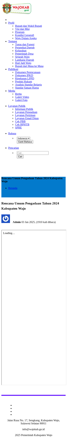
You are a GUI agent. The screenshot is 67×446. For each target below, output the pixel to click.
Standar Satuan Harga (27, 87)
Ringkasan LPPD (24, 78)
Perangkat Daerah (25, 47)
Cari (20, 156)
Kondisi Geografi (24, 35)
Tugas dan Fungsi (24, 44)
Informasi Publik (24, 109)
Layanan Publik (16, 105)
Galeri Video (22, 97)
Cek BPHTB (22, 124)
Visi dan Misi (22, 28)
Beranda (12, 188)
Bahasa (12, 133)
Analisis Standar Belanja (28, 84)
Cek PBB (20, 121)
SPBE (18, 127)
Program (19, 32)
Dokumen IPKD (24, 75)
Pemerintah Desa (24, 53)
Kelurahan (20, 50)
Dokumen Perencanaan (27, 72)
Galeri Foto (21, 100)
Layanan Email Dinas (27, 118)
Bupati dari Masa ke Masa (29, 66)
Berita (18, 93)
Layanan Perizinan (25, 115)
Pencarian (13, 147)
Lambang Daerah (24, 59)
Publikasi (13, 69)
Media (11, 90)
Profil (11, 22)
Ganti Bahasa (25, 142)
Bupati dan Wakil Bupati (28, 25)
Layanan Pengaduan (26, 112)
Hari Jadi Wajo (23, 63)
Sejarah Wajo (22, 56)
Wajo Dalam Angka (26, 38)
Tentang (12, 41)
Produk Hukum (23, 81)
